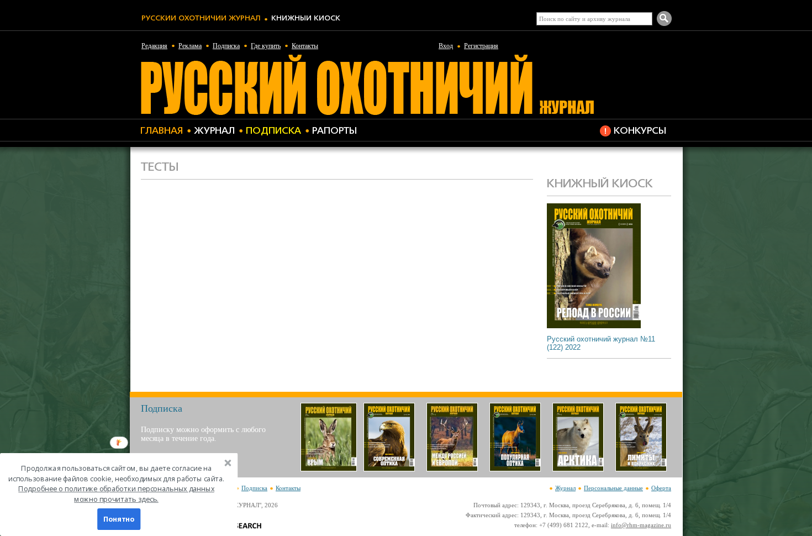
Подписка (226, 46)
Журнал (214, 131)
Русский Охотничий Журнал (200, 18)
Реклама (190, 46)
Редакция (154, 46)
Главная (161, 131)
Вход (446, 46)
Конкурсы (640, 131)
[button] (116, 484)
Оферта (661, 488)
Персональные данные (613, 488)
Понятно (118, 519)
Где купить (266, 46)
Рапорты (334, 131)
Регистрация (481, 46)
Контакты (305, 46)
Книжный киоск (305, 18)
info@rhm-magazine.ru (641, 525)
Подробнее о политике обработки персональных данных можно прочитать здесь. (116, 494)
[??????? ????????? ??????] (367, 113)
